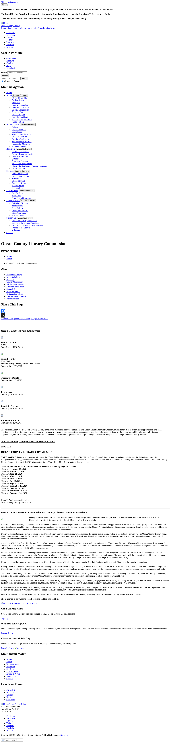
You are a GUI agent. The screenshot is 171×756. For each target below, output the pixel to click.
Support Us (11, 218)
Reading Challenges (20, 139)
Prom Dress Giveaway (21, 198)
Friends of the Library (21, 228)
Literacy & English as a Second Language (29, 166)
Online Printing (18, 181)
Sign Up (4, 618)
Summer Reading (19, 146)
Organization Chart (20, 117)
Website (7, 81)
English (14, 740)
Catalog (9, 63)
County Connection (20, 105)
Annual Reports (18, 115)
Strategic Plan (17, 112)
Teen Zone (16, 196)
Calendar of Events (20, 203)
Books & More (12, 124)
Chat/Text (10, 68)
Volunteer (16, 230)
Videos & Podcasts (20, 210)
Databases (16, 159)
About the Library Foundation (24, 220)
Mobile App (17, 178)
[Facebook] (85, 311)
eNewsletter (11, 58)
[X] (85, 315)
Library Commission (20, 110)
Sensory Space (18, 185)
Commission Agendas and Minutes (15, 319)
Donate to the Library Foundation (26, 223)
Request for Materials (21, 144)
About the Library (19, 98)
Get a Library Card (20, 173)
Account (10, 61)
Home (9, 92)
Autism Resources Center (22, 154)
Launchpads (17, 132)
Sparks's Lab (17, 188)
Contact (9, 232)
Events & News (13, 200)
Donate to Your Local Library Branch (27, 225)
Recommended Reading (22, 141)
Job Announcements (20, 107)
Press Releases (18, 208)
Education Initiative (20, 161)
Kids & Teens (12, 190)
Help (8, 65)
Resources (10, 149)
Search (4, 73)
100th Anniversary (19, 213)
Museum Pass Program (21, 134)
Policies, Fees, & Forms (22, 119)
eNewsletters (17, 206)
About (9, 95)
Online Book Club (19, 137)
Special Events (18, 215)
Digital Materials (19, 129)
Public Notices (18, 122)
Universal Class (18, 168)
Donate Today (7, 633)
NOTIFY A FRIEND (30, 603)
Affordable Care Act (20, 151)
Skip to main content (9, 2)
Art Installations (18, 100)
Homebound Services (21, 176)
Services (9, 171)
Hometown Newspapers (22, 163)
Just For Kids (17, 193)
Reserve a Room (19, 183)
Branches (16, 102)
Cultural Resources (20, 156)
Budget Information (39, 319)
